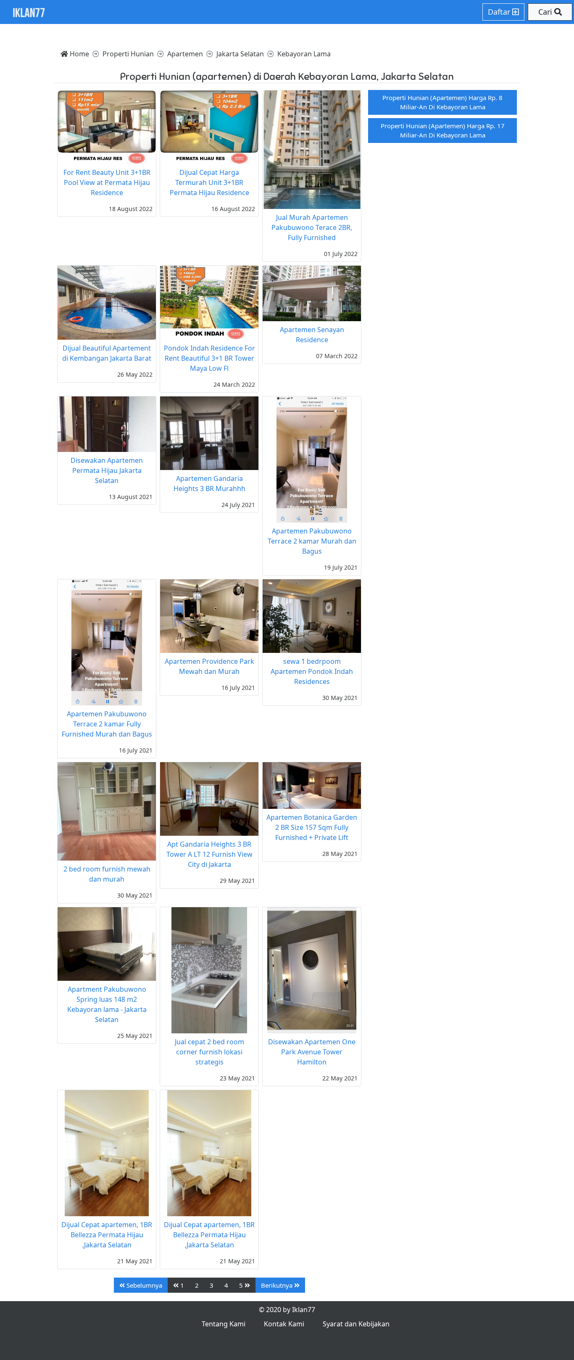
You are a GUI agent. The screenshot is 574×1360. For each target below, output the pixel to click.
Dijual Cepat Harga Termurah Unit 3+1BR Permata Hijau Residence (209, 182)
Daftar (500, 12)
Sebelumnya (143, 1285)
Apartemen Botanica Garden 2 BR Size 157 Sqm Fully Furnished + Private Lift (311, 827)
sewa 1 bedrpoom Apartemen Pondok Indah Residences (312, 671)
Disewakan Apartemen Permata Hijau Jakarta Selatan (107, 470)
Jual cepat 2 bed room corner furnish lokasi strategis (209, 1052)
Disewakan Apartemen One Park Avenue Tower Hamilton (311, 1052)
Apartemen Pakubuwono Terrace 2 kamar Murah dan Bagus (312, 541)
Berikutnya (277, 1285)
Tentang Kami (223, 1323)
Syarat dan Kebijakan (356, 1323)
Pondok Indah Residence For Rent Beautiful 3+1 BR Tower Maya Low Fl (209, 358)
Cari (546, 12)
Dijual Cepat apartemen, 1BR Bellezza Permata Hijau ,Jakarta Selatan (106, 1234)
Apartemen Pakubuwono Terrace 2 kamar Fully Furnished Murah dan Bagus (107, 724)
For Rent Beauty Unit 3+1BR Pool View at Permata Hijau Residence (106, 182)
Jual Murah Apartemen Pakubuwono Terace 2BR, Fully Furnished (311, 227)
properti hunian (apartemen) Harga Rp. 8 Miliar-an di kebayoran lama (442, 102)
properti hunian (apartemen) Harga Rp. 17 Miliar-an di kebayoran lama (443, 130)
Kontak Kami (284, 1323)
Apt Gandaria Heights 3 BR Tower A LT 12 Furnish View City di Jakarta (209, 854)
